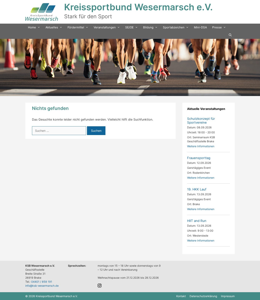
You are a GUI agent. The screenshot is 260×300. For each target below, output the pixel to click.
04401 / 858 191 (41, 281)
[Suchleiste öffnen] (230, 35)
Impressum (228, 296)
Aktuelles (51, 27)
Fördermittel (76, 27)
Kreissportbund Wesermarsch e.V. (138, 7)
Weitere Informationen (200, 146)
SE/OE (129, 27)
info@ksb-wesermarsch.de (42, 285)
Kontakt (181, 296)
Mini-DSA (200, 27)
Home (32, 27)
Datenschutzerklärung (203, 296)
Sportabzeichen (173, 27)
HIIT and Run (196, 221)
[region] (130, 67)
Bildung (148, 27)
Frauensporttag (198, 158)
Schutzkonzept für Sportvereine (201, 120)
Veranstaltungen (105, 27)
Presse (217, 27)
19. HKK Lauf (196, 189)
